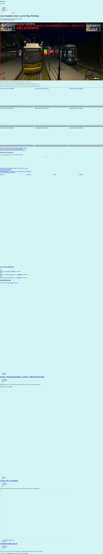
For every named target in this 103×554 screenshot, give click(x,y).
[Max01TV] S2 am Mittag (5, 271)
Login (3, 10)
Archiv (3, 8)
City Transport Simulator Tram (8, 540)
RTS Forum (4, 9)
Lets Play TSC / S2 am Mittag (5, 169)
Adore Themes (25, 553)
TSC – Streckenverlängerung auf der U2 (7, 172)
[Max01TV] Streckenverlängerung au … (7, 277)
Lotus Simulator (11, 147)
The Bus (4, 374)
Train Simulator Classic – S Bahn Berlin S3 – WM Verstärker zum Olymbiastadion (15, 171)
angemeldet (6, 154)
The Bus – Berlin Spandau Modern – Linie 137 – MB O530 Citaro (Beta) (14, 168)
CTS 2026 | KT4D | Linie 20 (5, 170)
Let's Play (5, 147)
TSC (3, 478)
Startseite (4, 7)
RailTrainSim (2, 1)
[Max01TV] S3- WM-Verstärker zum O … (8, 274)
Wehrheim (25, 147)
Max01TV (20, 18)
